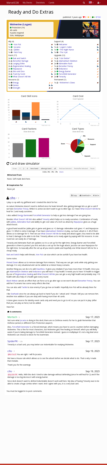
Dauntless (40, 269)
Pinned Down (12, 262)
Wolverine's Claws (67, 82)
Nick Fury (18, 52)
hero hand (34, 168)
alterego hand (46, 168)
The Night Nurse (67, 49)
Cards (51, 2)
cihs (12, 198)
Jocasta (17, 47)
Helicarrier (63, 44)
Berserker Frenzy (66, 66)
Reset (92, 168)
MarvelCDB (13, 2)
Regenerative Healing (22, 66)
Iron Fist (17, 44)
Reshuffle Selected (81, 168)
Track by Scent (19, 74)
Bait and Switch (19, 58)
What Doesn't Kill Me (22, 76)
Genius (16, 85)
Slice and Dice (19, 71)
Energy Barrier (65, 71)
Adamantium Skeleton (68, 61)
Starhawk (15, 294)
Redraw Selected (65, 168)
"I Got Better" (64, 58)
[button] (84, 2)
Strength (16, 88)
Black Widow (12, 280)
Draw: (15, 168)
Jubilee (16, 49)
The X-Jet (64, 52)
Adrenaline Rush (65, 63)
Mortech (12, 317)
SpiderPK (12, 341)
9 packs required (17, 33)
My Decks (27, 2)
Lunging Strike (19, 63)
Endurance (63, 68)
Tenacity (62, 76)
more (61, 172)
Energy (16, 82)
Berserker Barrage (20, 61)
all (55, 168)
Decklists (40, 2)
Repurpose (17, 68)
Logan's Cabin (66, 47)
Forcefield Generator (67, 74)
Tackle (24, 287)
